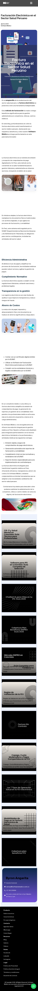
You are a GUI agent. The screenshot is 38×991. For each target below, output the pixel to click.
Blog (5, 939)
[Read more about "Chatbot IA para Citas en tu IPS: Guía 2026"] (19, 598)
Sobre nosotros (9, 913)
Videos (6, 946)
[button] (33, 986)
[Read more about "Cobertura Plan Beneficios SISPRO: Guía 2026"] (19, 630)
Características (9, 917)
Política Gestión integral (12, 969)
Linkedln (6, 956)
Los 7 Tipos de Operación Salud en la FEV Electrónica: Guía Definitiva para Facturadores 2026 (17, 796)
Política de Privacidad (11, 966)
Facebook (7, 952)
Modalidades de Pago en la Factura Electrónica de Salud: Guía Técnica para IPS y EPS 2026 (18, 828)
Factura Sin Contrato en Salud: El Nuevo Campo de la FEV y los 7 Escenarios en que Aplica (18, 732)
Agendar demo (8, 926)
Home (18, 73)
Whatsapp (7, 930)
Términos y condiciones (11, 972)
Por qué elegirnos (9, 920)
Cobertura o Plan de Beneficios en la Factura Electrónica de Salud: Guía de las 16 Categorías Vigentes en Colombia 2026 (19, 859)
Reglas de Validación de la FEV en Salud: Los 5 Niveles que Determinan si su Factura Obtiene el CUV (19, 701)
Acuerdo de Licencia (10, 975)
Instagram (7, 959)
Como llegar (8, 933)
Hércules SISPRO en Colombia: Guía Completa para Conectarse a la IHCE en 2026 (17, 669)
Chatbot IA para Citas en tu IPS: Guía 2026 (18, 608)
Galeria (6, 943)
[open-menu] (30, 3)
